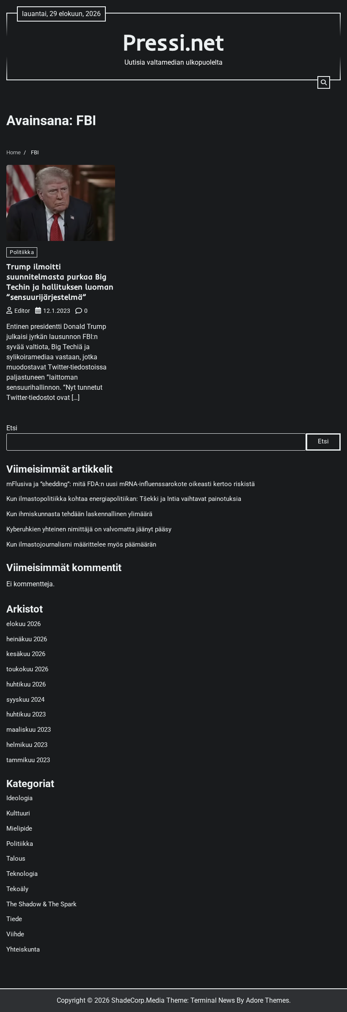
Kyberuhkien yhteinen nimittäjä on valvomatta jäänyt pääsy (88, 529)
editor (22, 310)
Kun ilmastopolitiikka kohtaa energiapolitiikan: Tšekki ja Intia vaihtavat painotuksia (123, 499)
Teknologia (22, 874)
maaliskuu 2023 (28, 729)
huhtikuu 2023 (26, 714)
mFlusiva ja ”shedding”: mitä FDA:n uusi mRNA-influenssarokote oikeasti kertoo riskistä (130, 484)
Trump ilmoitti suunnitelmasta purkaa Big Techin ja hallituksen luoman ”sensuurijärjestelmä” (59, 282)
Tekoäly (17, 889)
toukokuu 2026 (27, 669)
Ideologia (19, 798)
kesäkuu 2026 (25, 654)
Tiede (14, 919)
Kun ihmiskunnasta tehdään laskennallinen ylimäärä (79, 514)
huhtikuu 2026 (26, 684)
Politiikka (22, 252)
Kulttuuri (18, 813)
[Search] (323, 82)
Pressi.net (173, 42)
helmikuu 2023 (26, 745)
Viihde (15, 934)
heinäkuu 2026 (26, 639)
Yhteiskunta (23, 949)
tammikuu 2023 (28, 760)
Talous (15, 858)
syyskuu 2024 (25, 699)
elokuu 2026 (23, 624)
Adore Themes (267, 1000)
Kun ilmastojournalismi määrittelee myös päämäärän (81, 544)
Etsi (11, 428)
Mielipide (19, 828)
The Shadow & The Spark (41, 904)
